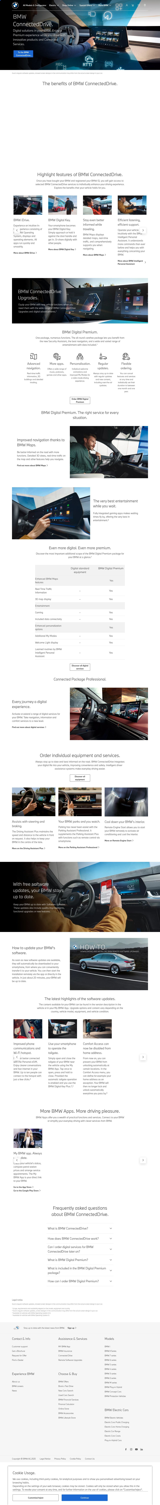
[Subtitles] (141, 987)
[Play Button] (72, 987)
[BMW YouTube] (136, 1450)
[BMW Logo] (15, 5)
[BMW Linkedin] (142, 1450)
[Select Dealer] (145, 5)
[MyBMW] (127, 5)
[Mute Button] (137, 988)
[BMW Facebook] (126, 1450)
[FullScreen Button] (146, 988)
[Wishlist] (139, 5)
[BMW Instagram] (131, 1450)
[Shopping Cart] (133, 5)
